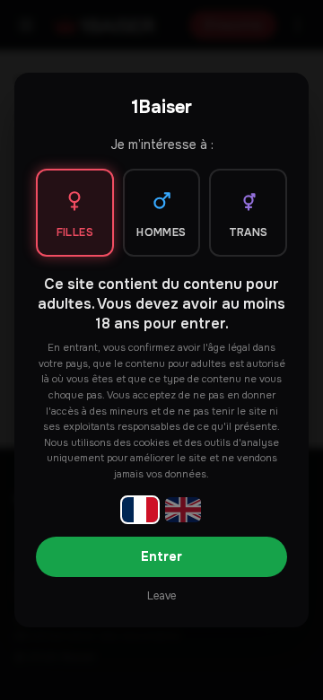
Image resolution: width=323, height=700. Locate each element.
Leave (161, 596)
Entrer (161, 556)
